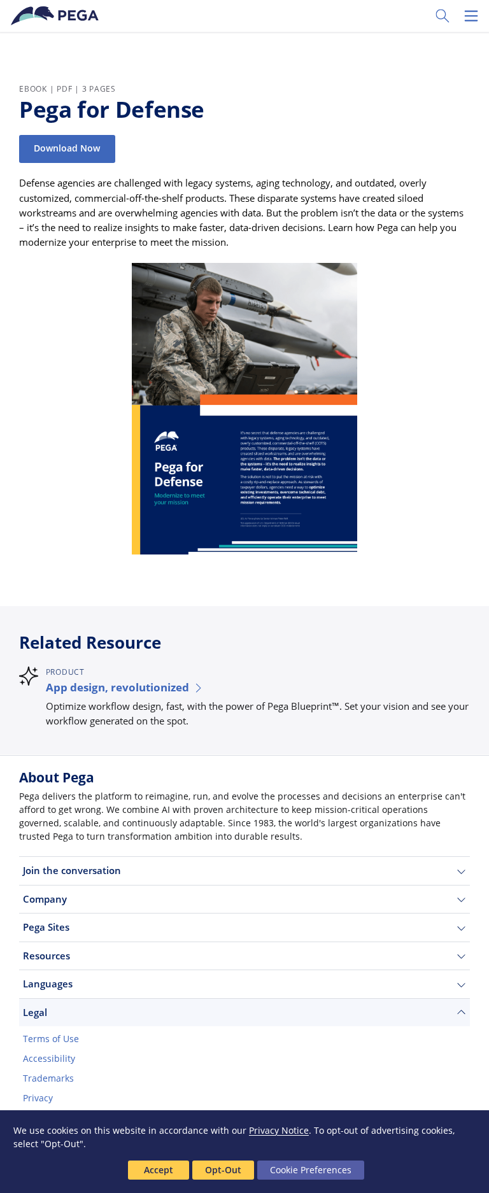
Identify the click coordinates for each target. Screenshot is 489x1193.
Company (45, 899)
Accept (158, 1170)
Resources (46, 955)
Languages (48, 983)
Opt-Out (223, 1170)
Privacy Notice (279, 1130)
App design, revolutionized (117, 687)
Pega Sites (46, 927)
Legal (35, 1012)
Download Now (67, 148)
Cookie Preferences (310, 1170)
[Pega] (57, 16)
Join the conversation (72, 870)
